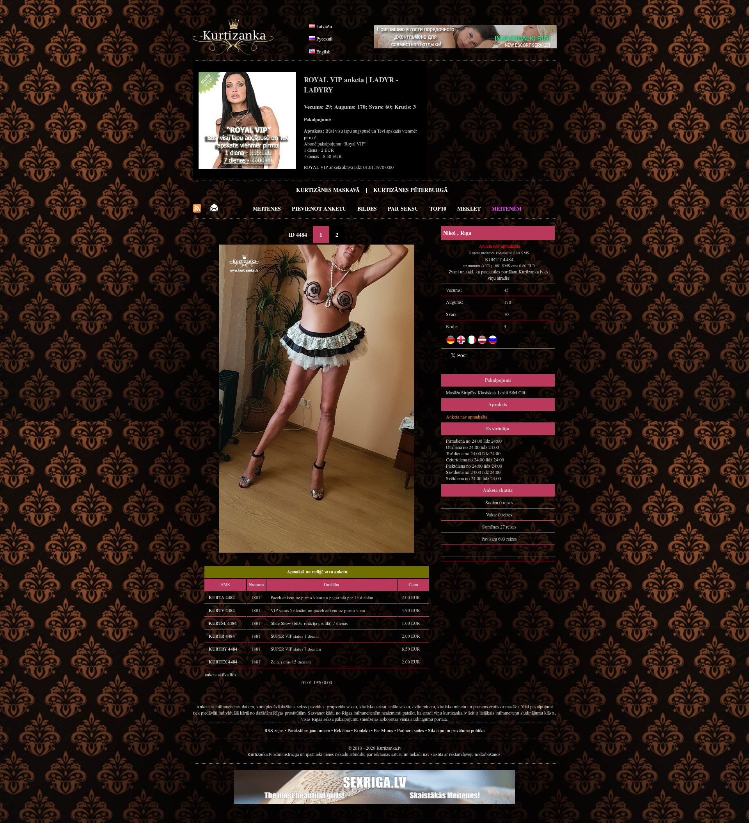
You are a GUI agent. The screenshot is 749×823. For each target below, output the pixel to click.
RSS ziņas (274, 730)
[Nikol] (316, 551)
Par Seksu (403, 208)
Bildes (367, 208)
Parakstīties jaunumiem (309, 730)
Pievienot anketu (319, 208)
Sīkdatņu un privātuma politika (456, 730)
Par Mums (383, 730)
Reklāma (342, 730)
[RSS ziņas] (197, 210)
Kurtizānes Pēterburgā (410, 190)
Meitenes (267, 208)
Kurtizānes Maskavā (328, 190)
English (323, 51)
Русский (324, 38)
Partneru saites (410, 730)
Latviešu (324, 26)
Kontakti (362, 730)
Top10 (438, 208)
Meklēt (469, 208)
